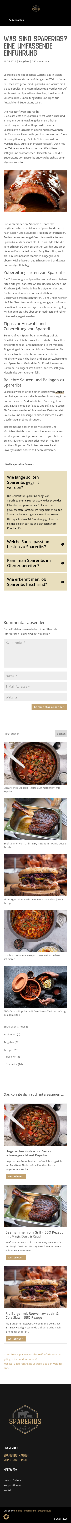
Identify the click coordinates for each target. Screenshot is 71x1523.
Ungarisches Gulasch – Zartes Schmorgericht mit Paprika (32, 789)
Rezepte (8, 1050)
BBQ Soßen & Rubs (15, 1026)
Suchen (61, 733)
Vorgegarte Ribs (15, 1460)
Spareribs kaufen (16, 1455)
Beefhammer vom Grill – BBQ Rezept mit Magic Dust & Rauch (35, 845)
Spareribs (11, 1064)
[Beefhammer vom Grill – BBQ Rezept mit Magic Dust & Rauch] (36, 820)
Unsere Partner (12, 1480)
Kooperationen (12, 1485)
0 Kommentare (40, 61)
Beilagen (11, 1056)
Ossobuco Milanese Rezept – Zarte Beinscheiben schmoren (32, 957)
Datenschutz (44, 1510)
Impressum (30, 1510)
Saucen (59, 391)
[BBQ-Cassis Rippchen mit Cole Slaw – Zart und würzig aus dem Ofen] (36, 988)
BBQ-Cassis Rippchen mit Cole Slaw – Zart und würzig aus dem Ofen (35, 1013)
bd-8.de (18, 1510)
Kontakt (8, 1490)
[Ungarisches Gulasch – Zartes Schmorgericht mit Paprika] (36, 764)
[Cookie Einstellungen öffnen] (6, 1518)
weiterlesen (15, 1176)
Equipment (10, 1034)
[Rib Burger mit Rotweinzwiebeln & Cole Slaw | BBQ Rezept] (36, 876)
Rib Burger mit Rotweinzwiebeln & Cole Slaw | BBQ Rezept (33, 901)
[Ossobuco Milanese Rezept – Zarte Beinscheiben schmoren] (36, 931)
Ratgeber (24, 61)
